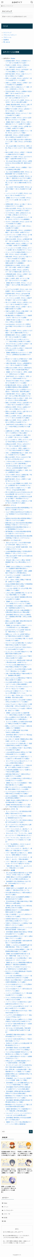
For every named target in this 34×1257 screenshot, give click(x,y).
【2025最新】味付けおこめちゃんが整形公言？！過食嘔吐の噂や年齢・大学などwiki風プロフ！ (18, 616)
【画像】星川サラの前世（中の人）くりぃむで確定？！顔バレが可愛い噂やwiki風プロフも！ (18, 285)
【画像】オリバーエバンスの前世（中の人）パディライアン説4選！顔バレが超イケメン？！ (18, 199)
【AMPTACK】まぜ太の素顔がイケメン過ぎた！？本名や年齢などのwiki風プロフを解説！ (18, 426)
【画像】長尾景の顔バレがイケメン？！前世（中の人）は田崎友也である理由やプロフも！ (18, 354)
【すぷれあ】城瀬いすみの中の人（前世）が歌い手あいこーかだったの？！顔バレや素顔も (18, 148)
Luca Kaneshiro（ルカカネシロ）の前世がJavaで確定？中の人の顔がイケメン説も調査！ (18, 326)
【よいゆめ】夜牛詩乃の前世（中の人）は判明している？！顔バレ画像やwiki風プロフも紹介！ (18, 182)
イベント (13, 505)
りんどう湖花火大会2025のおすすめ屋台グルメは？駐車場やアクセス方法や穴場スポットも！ (18, 514)
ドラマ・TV (14, 809)
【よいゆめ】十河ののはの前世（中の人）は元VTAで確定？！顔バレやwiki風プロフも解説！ (18, 189)
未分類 (13, 870)
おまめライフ (17, 2)
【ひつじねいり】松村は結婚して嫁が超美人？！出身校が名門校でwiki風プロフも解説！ (18, 1030)
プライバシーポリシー (10, 35)
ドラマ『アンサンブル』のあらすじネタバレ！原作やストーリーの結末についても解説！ (18, 839)
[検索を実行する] (31, 1131)
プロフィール (7, 37)
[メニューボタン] (2, 2)
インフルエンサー (16, 540)
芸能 (12, 886)
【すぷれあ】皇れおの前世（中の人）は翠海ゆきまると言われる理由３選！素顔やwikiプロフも (18, 163)
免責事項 (6, 39)
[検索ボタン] (31, 2)
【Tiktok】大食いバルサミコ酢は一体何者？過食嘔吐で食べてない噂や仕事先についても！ (18, 562)
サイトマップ (7, 32)
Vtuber (13, 58)
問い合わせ (6, 42)
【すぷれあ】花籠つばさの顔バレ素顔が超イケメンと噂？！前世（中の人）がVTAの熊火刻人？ (18, 141)
